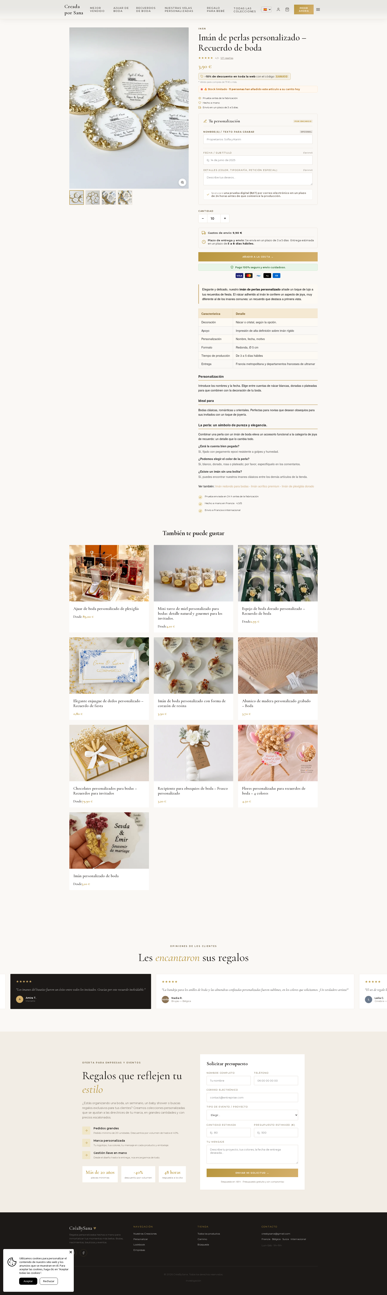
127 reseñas (227, 57)
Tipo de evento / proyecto (227, 1106)
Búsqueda (203, 1244)
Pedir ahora (304, 9)
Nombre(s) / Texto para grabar (229, 131)
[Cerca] (71, 1252)
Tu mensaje (216, 1141)
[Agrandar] (182, 182)
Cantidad (205, 211)
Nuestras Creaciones (145, 1233)
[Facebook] (83, 1253)
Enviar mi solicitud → (252, 1172)
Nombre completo (221, 1072)
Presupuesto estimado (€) (274, 1124)
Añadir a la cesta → (258, 256)
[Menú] (318, 9)
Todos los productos (209, 1233)
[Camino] (287, 9)
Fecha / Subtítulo (217, 152)
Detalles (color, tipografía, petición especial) (240, 170)
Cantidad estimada (221, 1124)
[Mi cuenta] (278, 9)
